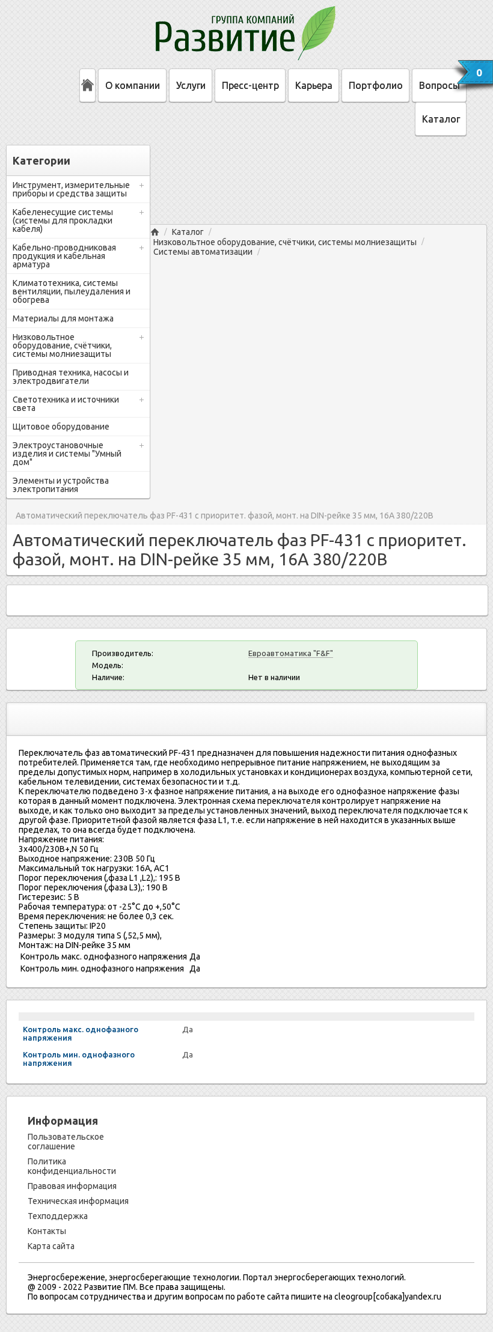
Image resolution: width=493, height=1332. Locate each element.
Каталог (441, 119)
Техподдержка (58, 1216)
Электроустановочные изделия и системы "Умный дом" (67, 453)
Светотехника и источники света (66, 404)
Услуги (191, 85)
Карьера (313, 85)
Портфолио (376, 85)
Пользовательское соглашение (66, 1141)
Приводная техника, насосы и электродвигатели (71, 377)
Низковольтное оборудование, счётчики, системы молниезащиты (62, 345)
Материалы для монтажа (63, 318)
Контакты (47, 1231)
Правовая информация (72, 1186)
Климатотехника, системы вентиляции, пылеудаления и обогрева (71, 291)
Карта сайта (51, 1246)
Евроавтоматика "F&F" (290, 653)
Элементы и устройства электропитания (61, 485)
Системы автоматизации (203, 252)
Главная (154, 232)
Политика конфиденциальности (72, 1166)
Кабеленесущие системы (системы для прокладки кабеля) (63, 220)
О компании (132, 85)
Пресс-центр (250, 85)
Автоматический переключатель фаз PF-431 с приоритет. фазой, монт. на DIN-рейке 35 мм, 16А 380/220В (224, 515)
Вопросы (439, 85)
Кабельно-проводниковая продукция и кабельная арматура (64, 256)
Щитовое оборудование (61, 426)
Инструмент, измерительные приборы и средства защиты (71, 189)
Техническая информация (78, 1201)
